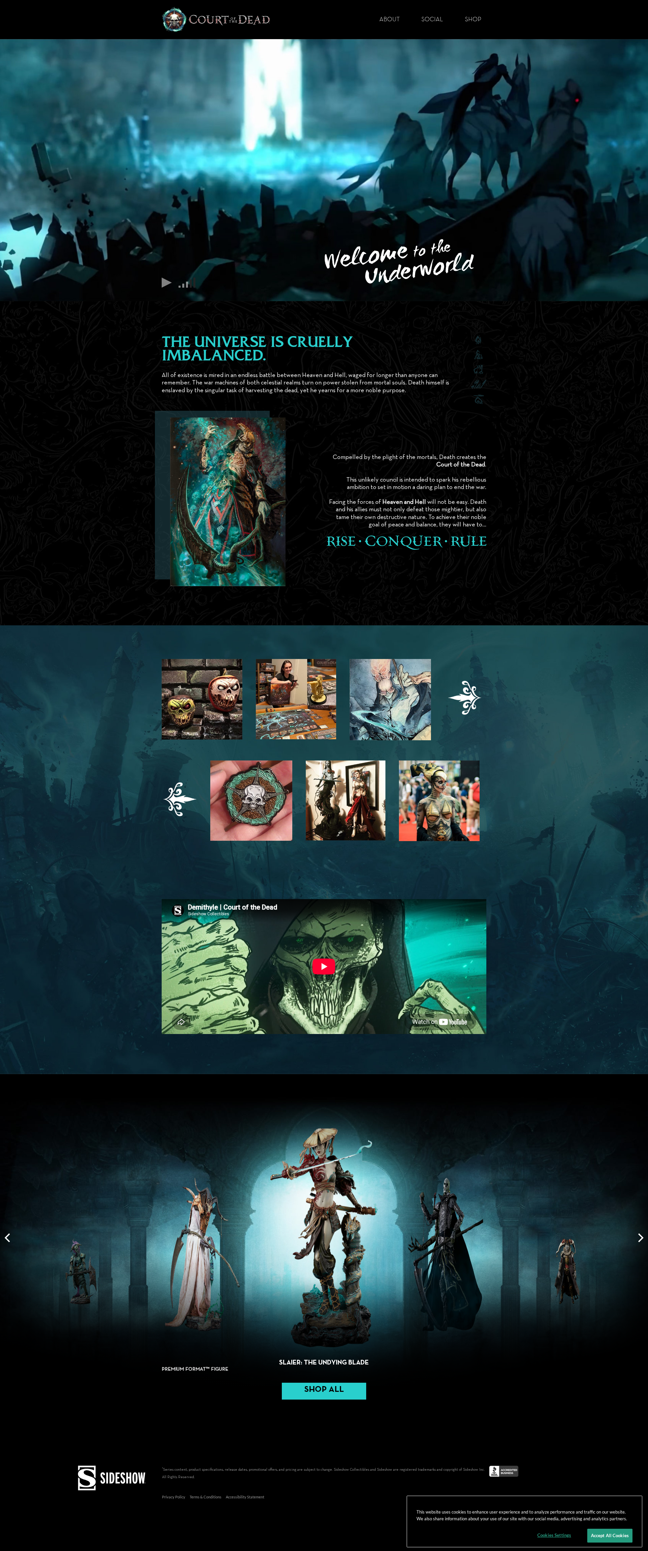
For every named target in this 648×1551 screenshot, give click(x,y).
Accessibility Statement (245, 1497)
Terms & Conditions (205, 1497)
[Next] (639, 1237)
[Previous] (8, 1237)
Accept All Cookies (610, 1535)
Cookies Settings (554, 1535)
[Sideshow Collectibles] (111, 1476)
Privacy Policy (173, 1497)
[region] (524, 1521)
